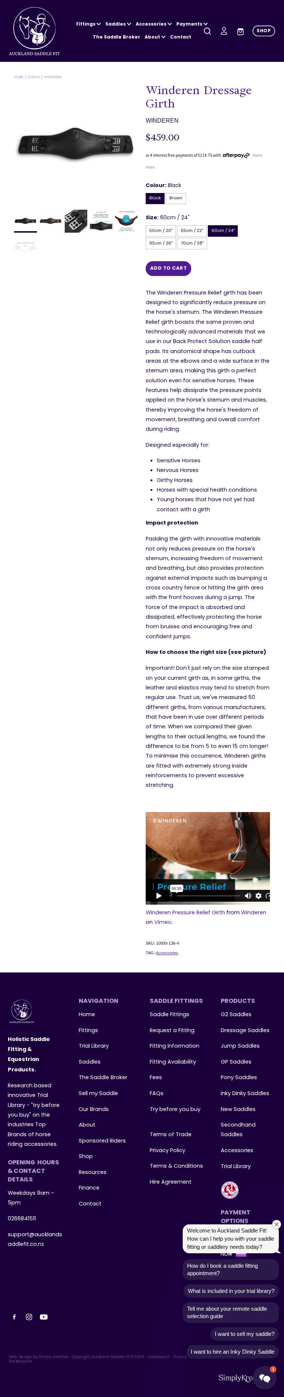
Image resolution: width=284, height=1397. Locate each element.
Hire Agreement (171, 1182)
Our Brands (94, 1109)
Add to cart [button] (168, 269)
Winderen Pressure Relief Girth (185, 912)
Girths (34, 77)
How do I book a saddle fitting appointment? (222, 1269)
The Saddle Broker (116, 37)
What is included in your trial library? (231, 1291)
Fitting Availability (173, 1062)
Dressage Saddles (245, 1030)
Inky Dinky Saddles (245, 1093)
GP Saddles (236, 1062)
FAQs (156, 1093)
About (153, 37)
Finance (89, 1188)
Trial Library (94, 1046)
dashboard (158, 1357)
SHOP (264, 31)
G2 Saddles (237, 1014)
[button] (265, 1378)
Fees (156, 1077)
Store (18, 77)
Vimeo (163, 922)
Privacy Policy (167, 1150)
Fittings (86, 24)
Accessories (167, 953)
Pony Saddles (239, 1077)
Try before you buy (175, 1109)
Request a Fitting (172, 1030)
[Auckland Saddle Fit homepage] (35, 31)
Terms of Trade (171, 1134)
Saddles (116, 24)
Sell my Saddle (98, 1093)
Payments (189, 24)
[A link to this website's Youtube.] (43, 1317)
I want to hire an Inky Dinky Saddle (232, 1351)
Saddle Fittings (169, 1014)
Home (87, 1014)
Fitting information (174, 1046)
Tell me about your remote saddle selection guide (227, 1312)
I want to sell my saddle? (244, 1334)
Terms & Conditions (176, 1166)
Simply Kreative (53, 1357)
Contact (180, 37)
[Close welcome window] (276, 1224)
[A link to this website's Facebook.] (14, 1317)
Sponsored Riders (102, 1141)
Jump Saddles (240, 1046)
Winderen (52, 77)
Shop (86, 1156)
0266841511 (22, 1218)
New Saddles (238, 1109)
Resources (92, 1172)
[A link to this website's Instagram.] (29, 1317)
